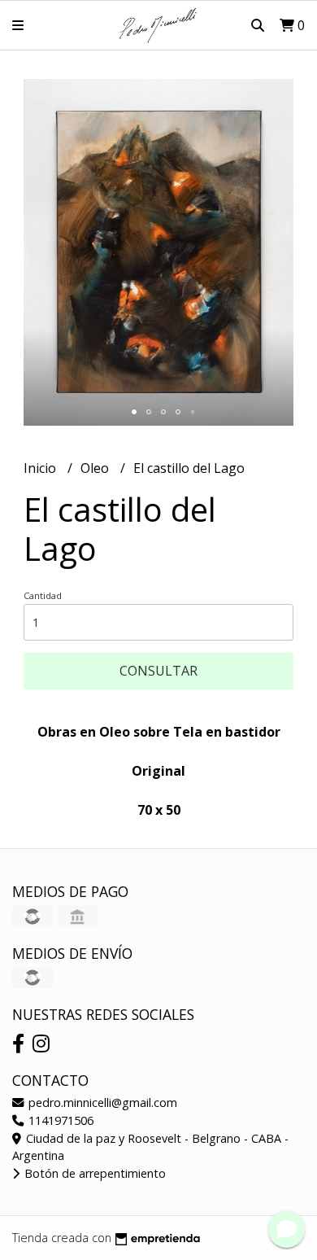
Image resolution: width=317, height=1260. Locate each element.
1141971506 (59, 1120)
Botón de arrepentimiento (93, 1173)
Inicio (41, 468)
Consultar (158, 671)
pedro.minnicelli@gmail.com (101, 1102)
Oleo (96, 468)
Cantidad (43, 595)
